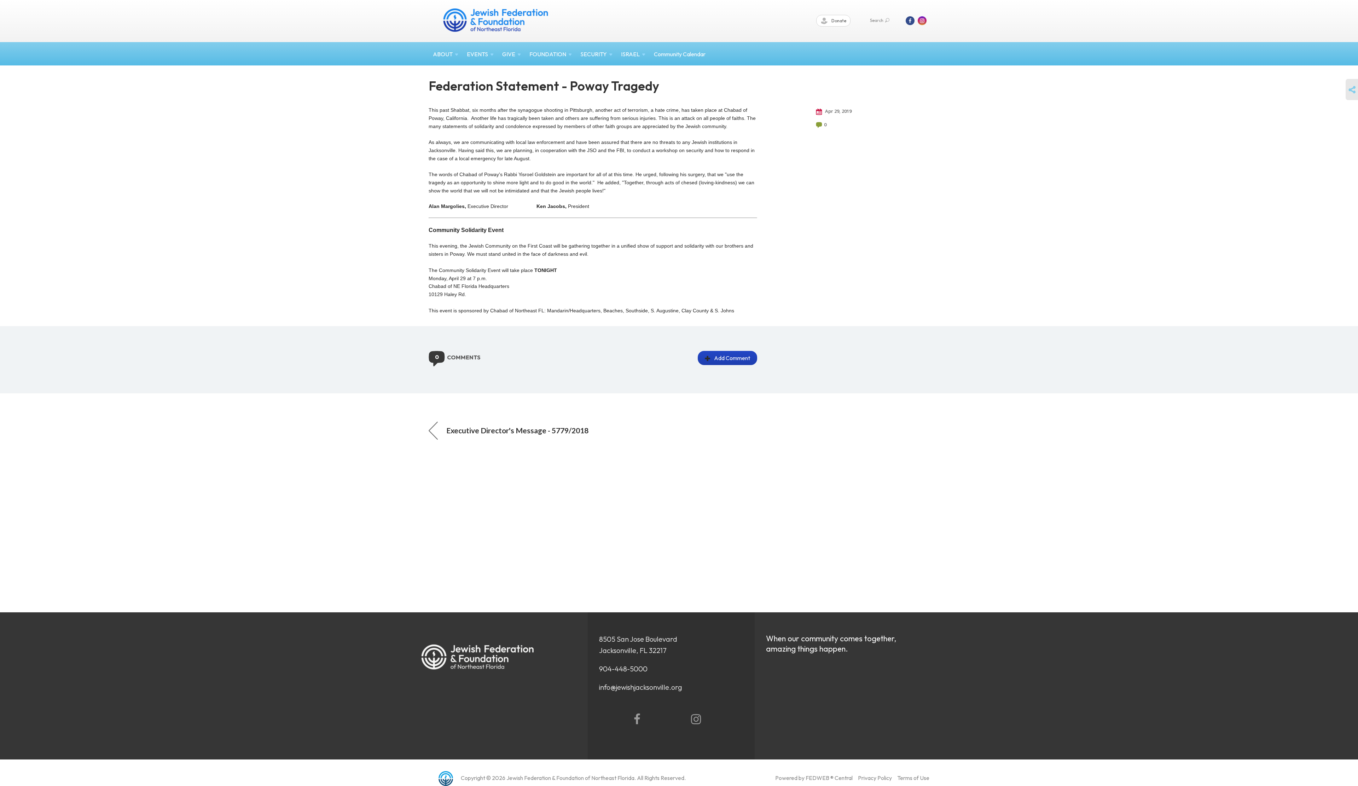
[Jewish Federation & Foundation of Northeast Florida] (496, 20)
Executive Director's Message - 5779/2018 (517, 430)
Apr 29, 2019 (838, 111)
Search (876, 20)
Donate (838, 20)
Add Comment (732, 358)
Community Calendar (680, 54)
